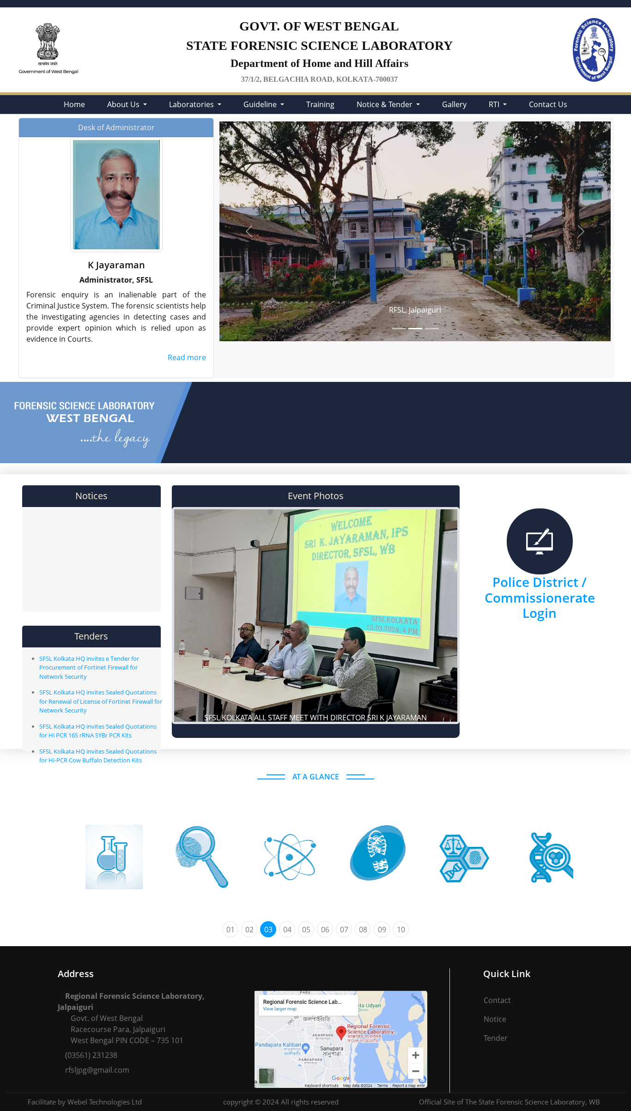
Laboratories (192, 104)
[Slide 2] (415, 328)
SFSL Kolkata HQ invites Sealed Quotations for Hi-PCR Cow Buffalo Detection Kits (98, 756)
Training (320, 104)
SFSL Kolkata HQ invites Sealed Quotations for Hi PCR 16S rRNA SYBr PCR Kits (98, 731)
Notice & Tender (385, 104)
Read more (187, 357)
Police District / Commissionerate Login (540, 597)
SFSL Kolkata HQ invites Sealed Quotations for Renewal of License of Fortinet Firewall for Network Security (100, 701)
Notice (495, 1019)
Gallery (454, 104)
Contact (497, 1000)
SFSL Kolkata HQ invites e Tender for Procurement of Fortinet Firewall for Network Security (89, 667)
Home (74, 104)
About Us (124, 104)
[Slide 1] (399, 328)
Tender (496, 1038)
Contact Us (548, 104)
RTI (495, 104)
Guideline (261, 104)
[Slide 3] (432, 328)
